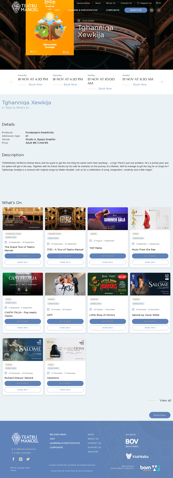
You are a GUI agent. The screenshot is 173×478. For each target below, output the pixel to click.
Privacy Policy (56, 471)
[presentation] (11, 82)
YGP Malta (96, 248)
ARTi (50, 315)
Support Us (146, 3)
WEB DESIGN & (127, 466)
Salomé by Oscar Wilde (145, 315)
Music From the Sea (143, 249)
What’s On (135, 10)
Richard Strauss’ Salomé (19, 378)
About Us (110, 3)
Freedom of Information (58, 465)
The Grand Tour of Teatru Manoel (20, 249)
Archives (93, 452)
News (98, 3)
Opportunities (83, 3)
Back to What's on (17, 107)
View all (165, 400)
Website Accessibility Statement (82, 465)
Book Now (35, 84)
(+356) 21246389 (22, 453)
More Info (23, 262)
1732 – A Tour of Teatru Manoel (65, 249)
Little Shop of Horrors (102, 315)
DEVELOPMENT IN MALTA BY (122, 468)
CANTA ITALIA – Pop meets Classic (20, 314)
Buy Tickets (23, 256)
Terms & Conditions (85, 471)
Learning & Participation (82, 10)
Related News (58, 434)
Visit (57, 10)
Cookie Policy (69, 471)
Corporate (112, 10)
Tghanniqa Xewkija (95, 31)
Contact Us (126, 3)
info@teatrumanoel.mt (25, 449)
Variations (53, 378)
